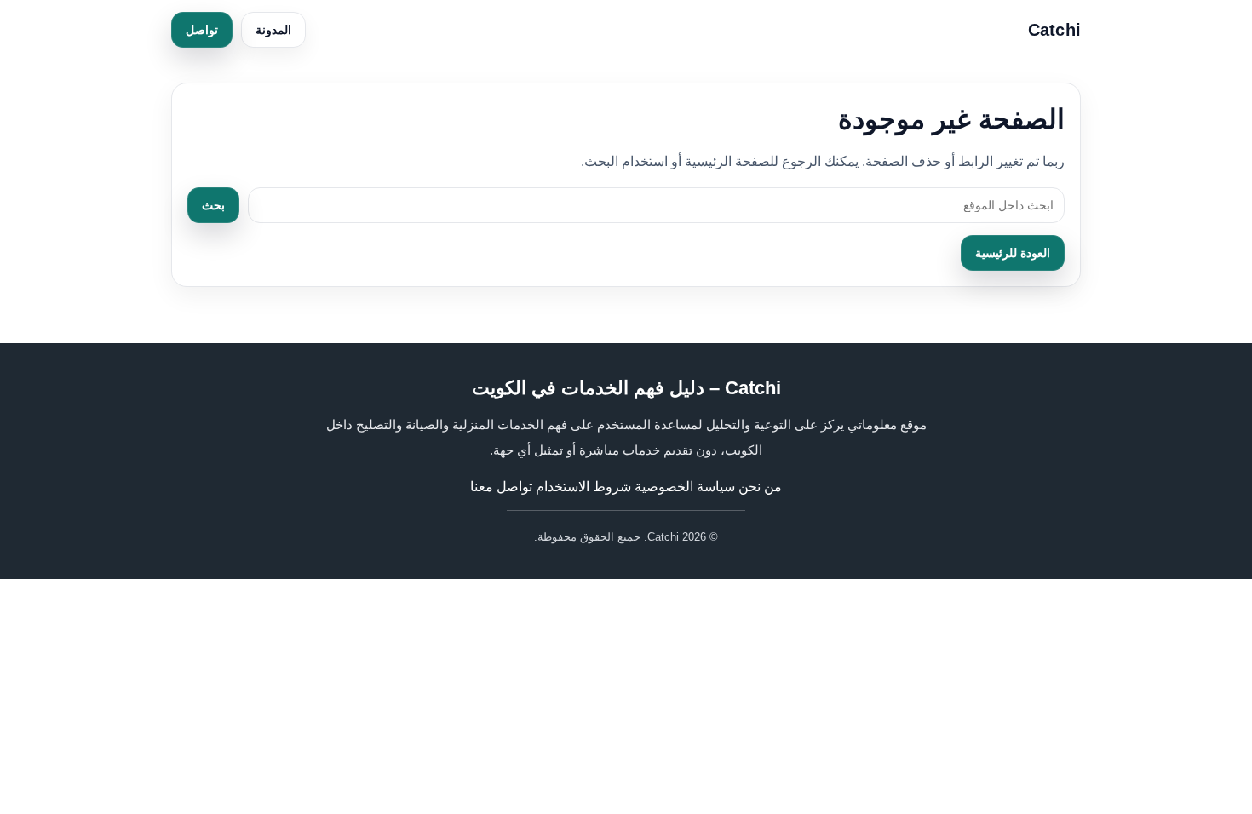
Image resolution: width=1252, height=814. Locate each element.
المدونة (273, 30)
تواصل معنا (501, 486)
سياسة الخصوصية (685, 486)
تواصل (202, 30)
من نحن (760, 486)
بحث (213, 205)
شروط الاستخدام (583, 486)
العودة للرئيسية (1012, 253)
